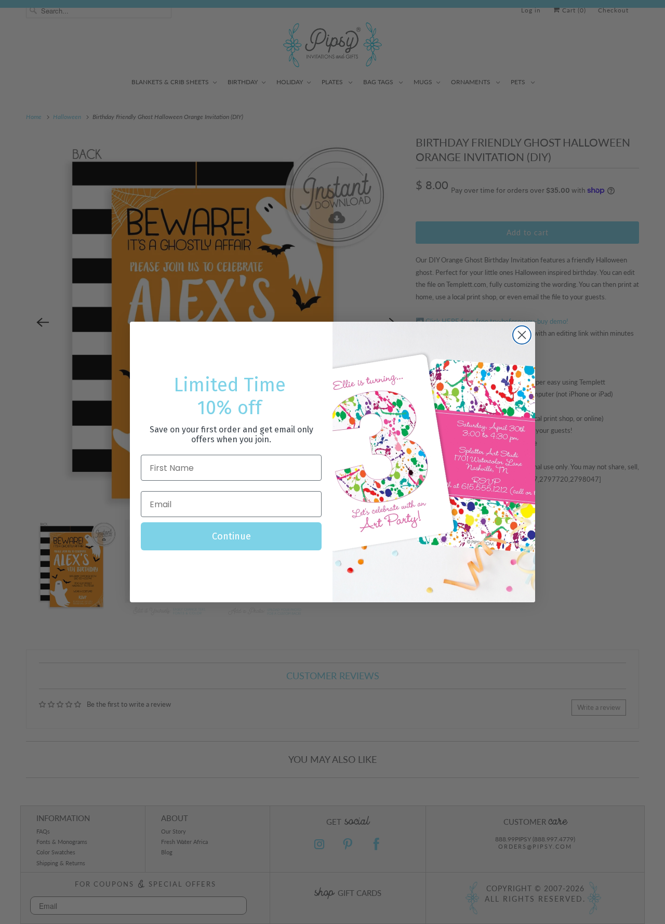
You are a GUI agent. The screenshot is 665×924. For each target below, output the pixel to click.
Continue (231, 536)
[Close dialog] (522, 335)
